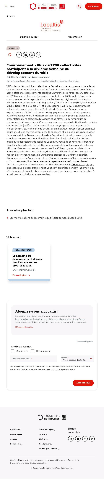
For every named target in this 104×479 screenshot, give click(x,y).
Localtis (12, 16)
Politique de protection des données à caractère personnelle (44, 369)
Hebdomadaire (43, 351)
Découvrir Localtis (24, 327)
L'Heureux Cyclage (82, 164)
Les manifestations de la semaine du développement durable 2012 (46, 218)
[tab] (15, 290)
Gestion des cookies (38, 463)
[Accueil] (47, 6)
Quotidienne (22, 351)
